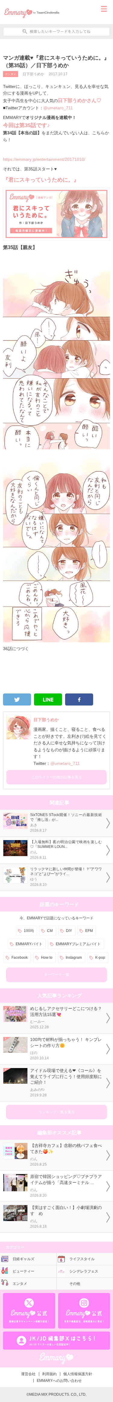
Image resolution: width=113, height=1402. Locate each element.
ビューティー (23, 1271)
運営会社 (28, 1374)
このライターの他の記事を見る (56, 777)
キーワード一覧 (56, 975)
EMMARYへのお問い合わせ (59, 1381)
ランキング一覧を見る (57, 1112)
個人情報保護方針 (77, 1374)
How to (46, 957)
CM (50, 931)
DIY (69, 931)
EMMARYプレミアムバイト (78, 944)
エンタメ (10, 74)
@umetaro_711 (58, 107)
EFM (89, 931)
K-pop (100, 957)
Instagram (74, 957)
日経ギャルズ (23, 1259)
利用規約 (49, 1374)
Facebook (19, 957)
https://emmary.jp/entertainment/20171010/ (44, 159)
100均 (29, 931)
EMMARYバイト (29, 944)
